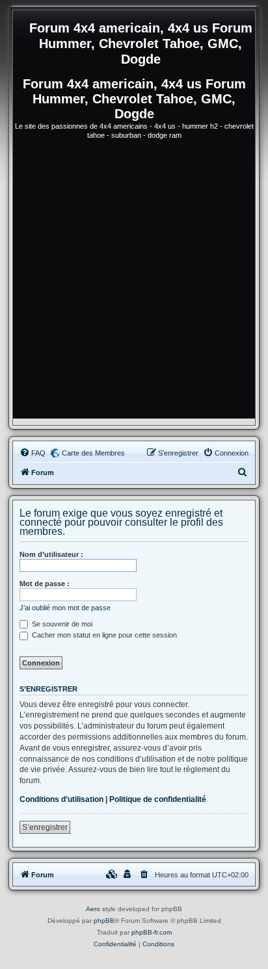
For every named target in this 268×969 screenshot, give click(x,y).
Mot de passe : (45, 584)
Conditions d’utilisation (61, 799)
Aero (93, 908)
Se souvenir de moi (61, 624)
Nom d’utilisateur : (51, 554)
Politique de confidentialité (157, 799)
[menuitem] (33, 453)
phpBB (104, 920)
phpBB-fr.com (151, 932)
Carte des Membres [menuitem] (93, 453)
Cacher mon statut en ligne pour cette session (103, 635)
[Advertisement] (134, 285)
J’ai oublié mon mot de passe (65, 608)
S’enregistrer (45, 827)
